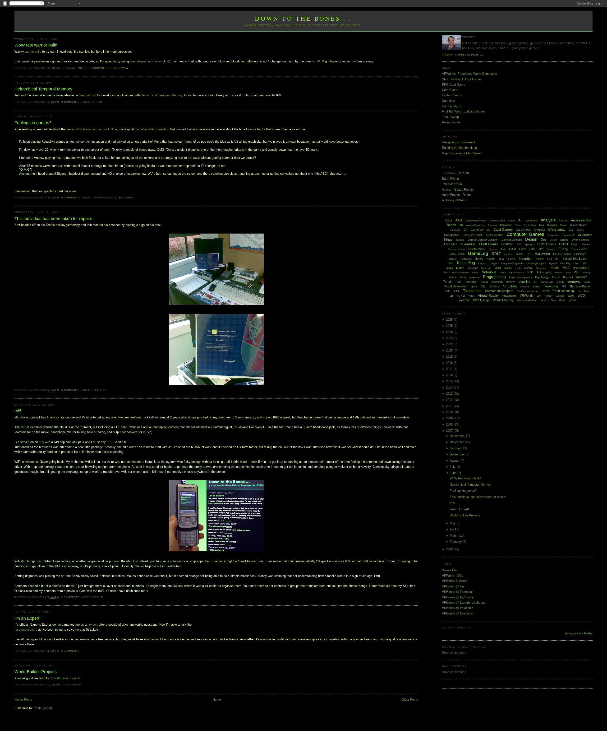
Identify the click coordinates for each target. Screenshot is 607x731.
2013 (450, 393)
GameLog (478, 253)
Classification (451, 235)
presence (474, 277)
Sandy (560, 282)
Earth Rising (450, 178)
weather (464, 300)
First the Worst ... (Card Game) (463, 111)
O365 (503, 272)
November (457, 442)
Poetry (586, 272)
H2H (529, 254)
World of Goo (548, 300)
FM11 (532, 249)
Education (450, 244)
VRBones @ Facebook (458, 592)
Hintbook (452, 259)
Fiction (574, 244)
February (456, 542)
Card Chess (450, 90)
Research (497, 281)
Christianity (557, 229)
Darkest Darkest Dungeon (483, 239)
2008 (450, 424)
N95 (23, 427)
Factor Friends (452, 95)
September (458, 454)
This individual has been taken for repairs (53, 218)
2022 (450, 344)
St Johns (495, 286)
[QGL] (448, 220)
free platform (87, 95)
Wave (571, 295)
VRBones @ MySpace (457, 597)
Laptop (482, 263)
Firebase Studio (456, 249)
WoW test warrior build (35, 45)
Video (471, 296)
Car (488, 230)
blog (541, 225)
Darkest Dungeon (511, 239)
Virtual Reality (488, 295)
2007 (450, 430)
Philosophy (544, 272)
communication (494, 235)
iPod (549, 259)
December (457, 436)
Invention (526, 258)
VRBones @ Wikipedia (457, 608)
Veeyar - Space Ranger (458, 189)
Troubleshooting (563, 291)
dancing (460, 240)
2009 (450, 418)
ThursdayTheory (580, 286)
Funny (563, 249)
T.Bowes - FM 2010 (455, 173)
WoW (124, 68)
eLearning (468, 244)
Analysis (99, 197)
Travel (545, 291)
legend (553, 263)
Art (461, 225)
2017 (450, 369)
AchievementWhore (476, 220)
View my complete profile (462, 54)
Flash (503, 249)
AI (94, 102)
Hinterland (466, 259)
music (555, 268)
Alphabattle (531, 220)
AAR (458, 220)
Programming (494, 277)
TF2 (563, 286)
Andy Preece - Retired (457, 195)
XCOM (572, 300)
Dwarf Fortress (580, 239)
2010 (450, 412)
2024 (450, 332)
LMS (584, 263)
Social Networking (455, 286)
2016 (450, 375)
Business (455, 230)
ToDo (447, 291)
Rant (458, 281)
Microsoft (472, 268)
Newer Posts (23, 699)
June (453, 473)
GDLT (496, 254)
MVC (566, 268)
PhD (99, 102)
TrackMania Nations (527, 291)
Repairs (484, 282)
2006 (450, 549)
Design (531, 239)
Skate (587, 282)
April (453, 529)
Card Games (503, 229)
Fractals (551, 249)
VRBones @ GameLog (457, 613)
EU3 (519, 244)
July (453, 467)
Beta (518, 225)
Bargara (492, 225)
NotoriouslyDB (452, 106)
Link (576, 263)
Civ (571, 229)
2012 (450, 400)
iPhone (540, 258)
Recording (470, 281)
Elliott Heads (488, 244)
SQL (483, 286)
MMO (498, 268)
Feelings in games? (32, 122)
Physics (558, 272)
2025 (450, 326)
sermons (573, 281)
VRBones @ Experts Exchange (463, 602)
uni (452, 295)
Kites (451, 263)
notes (475, 272)
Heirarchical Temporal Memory (43, 89)
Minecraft (486, 268)
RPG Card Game (453, 84)
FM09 (522, 249)
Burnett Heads (578, 225)
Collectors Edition (473, 235)
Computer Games (107, 68)
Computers (553, 235)
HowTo (491, 258)
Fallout (563, 244)
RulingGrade (547, 282)
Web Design (481, 300)
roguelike (524, 281)
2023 (450, 338)
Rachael (568, 277)
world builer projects (67, 678)
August (455, 460)
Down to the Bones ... (303, 18)
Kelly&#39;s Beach (575, 258)
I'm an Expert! (27, 618)
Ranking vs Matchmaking (459, 148)
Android (563, 220)
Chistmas (539, 229)
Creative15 (569, 235)
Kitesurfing (466, 263)
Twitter (587, 291)
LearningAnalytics (536, 263)
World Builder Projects (35, 671)
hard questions (24, 629)
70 (318, 61)
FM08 (512, 249)
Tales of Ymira (452, 184)
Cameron (477, 229)
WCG (581, 295)
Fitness (493, 249)
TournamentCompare (499, 291)
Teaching (551, 286)
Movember (541, 268)
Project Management (520, 277)
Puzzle (556, 277)
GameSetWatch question (152, 129)
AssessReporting (475, 225)
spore (474, 286)
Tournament (472, 291)
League (493, 263)
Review (510, 281)
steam (537, 286)
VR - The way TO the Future (461, 79)
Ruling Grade (451, 122)
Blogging (552, 225)
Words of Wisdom (527, 300)
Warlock (560, 296)
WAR (539, 296)
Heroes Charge (562, 254)
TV (578, 291)
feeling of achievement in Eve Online (91, 129)
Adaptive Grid (497, 220)
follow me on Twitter (579, 633)
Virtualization (509, 295)
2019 (450, 356)
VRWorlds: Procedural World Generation (469, 73)
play (568, 272)
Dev (544, 239)
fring (39, 561)
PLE (577, 272)
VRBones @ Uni (453, 586)
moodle (528, 268)
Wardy (549, 296)
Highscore (580, 254)
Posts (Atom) (43, 708)
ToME (457, 291)
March (454, 535)
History (479, 258)
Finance (586, 244)
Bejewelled (506, 225)
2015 (450, 381)
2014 (450, 387)
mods (518, 268)
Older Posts (410, 699)
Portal (463, 277)
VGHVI (461, 295)
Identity (511, 259)
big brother (530, 225)
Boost (563, 225)
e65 (18, 410)
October (456, 448)
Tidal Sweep (450, 117)
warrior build (33, 51)
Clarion (580, 230)
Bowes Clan (450, 570)
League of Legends (512, 263)
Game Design (456, 254)
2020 (450, 350)
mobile (97, 597)
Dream (553, 240)
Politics (452, 277)
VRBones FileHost (454, 581)
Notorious (448, 101)
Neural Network (460, 272)
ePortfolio (507, 244)
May (453, 523)
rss (535, 282)
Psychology (542, 277)
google (519, 254)
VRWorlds (526, 295)
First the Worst (476, 249)
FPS (541, 249)
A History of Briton (454, 200)
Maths (460, 268)
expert (93, 624)
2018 (450, 363)
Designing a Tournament (458, 142)
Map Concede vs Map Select (462, 153)
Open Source (516, 272)
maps (449, 268)
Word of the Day (503, 300)
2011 (450, 406)
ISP (557, 258)
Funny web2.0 (579, 249)
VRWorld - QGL (452, 575)
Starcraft (524, 286)
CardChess (523, 229)
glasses (508, 254)
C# (466, 229)
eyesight (529, 244)
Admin (511, 220)
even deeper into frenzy (146, 61)
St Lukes (99, 390)
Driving (564, 239)
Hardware (542, 254)
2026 (450, 319)
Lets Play (565, 263)
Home (217, 699)
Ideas (501, 259)
